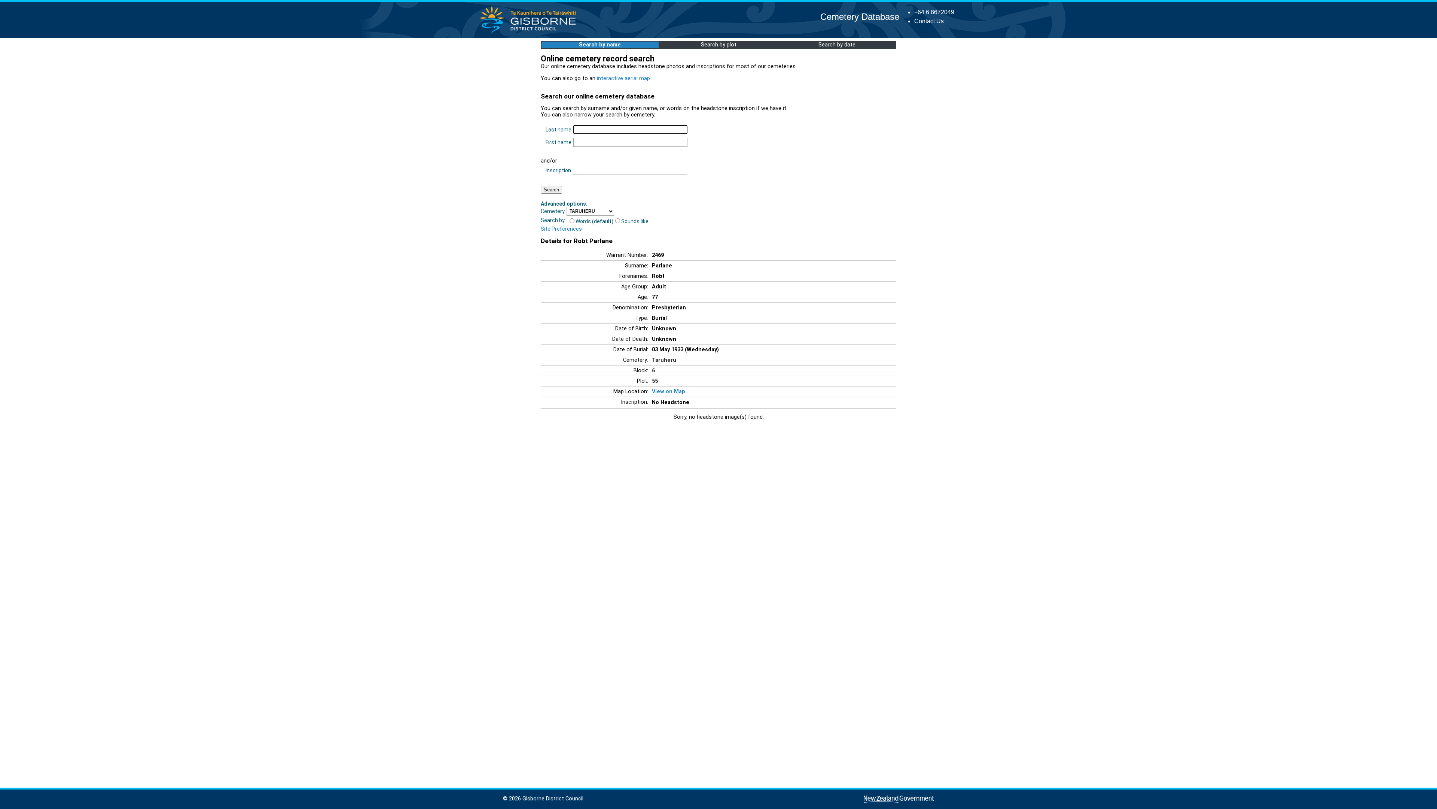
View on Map (668, 391)
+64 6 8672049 (934, 12)
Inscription (558, 170)
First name (558, 142)
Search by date (836, 45)
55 (655, 381)
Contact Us (929, 21)
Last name (558, 130)
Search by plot (718, 45)
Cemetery (553, 211)
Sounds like (635, 221)
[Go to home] (530, 33)
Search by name (600, 45)
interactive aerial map (623, 78)
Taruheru (664, 360)
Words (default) (594, 221)
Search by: (553, 220)
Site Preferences (561, 229)
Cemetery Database (859, 17)
